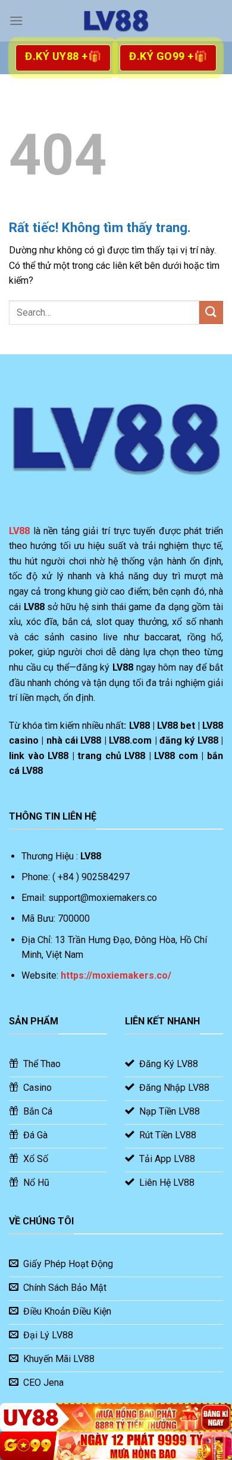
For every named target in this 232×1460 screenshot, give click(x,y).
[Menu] (16, 20)
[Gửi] (211, 312)
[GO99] (116, 1446)
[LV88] (116, 21)
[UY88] (116, 1417)
